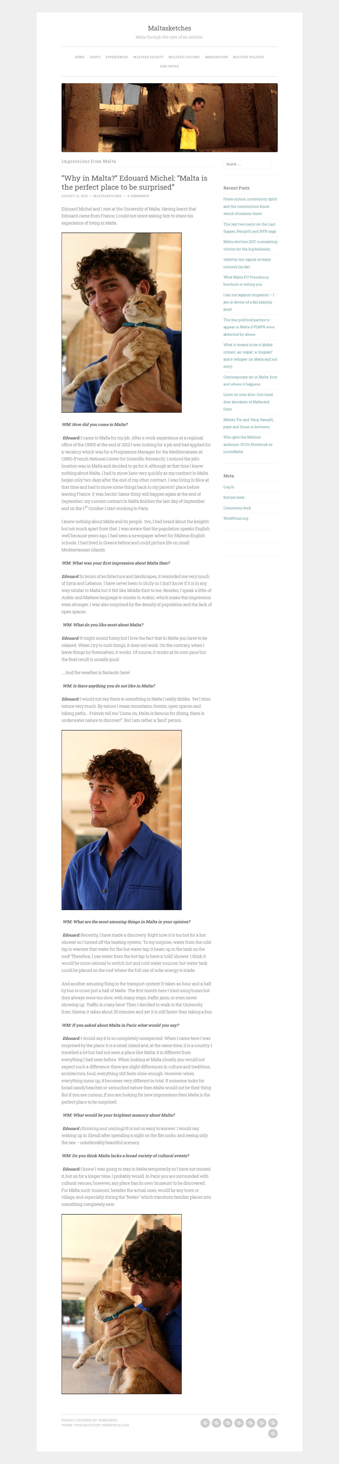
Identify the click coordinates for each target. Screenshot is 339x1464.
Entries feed (233, 497)
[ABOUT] (216, 1423)
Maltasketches (169, 28)
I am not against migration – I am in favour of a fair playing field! (248, 302)
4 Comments (138, 196)
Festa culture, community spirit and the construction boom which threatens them (250, 206)
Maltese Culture (184, 57)
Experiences (117, 57)
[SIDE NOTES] (272, 1434)
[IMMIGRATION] (261, 1423)
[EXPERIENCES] (227, 1423)
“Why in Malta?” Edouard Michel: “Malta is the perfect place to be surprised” (134, 182)
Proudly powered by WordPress (89, 1420)
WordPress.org (235, 518)
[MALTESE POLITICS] (272, 1423)
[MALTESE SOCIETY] (238, 1423)
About (95, 57)
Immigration (216, 57)
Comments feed (237, 508)
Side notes (169, 66)
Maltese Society (148, 57)
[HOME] (204, 1423)
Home (80, 57)
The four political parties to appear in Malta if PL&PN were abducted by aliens (249, 327)
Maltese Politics (248, 57)
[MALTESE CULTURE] (250, 1423)
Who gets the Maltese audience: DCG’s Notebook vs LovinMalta (247, 444)
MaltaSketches (107, 196)
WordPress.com (115, 1425)
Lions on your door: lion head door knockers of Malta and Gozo (248, 401)
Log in (228, 487)
